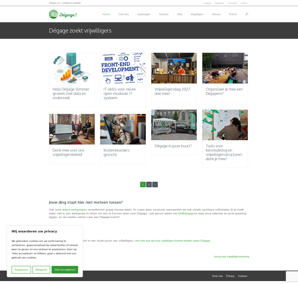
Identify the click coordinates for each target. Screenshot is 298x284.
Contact (244, 3)
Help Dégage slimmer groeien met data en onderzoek (71, 93)
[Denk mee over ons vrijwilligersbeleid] (72, 129)
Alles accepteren (65, 269)
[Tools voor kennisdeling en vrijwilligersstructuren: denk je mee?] (225, 125)
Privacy (230, 276)
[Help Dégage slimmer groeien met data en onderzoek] (72, 68)
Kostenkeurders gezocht (117, 152)
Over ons (217, 276)
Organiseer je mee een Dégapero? (224, 91)
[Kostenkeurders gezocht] (123, 129)
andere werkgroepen (74, 209)
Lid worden (232, 3)
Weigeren (41, 269)
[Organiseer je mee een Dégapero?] (225, 68)
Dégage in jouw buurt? (173, 145)
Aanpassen (21, 269)
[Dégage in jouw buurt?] (174, 125)
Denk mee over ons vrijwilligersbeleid (68, 152)
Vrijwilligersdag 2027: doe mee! (173, 91)
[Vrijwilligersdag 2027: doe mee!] (174, 68)
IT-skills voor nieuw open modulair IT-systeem (120, 93)
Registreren (219, 3)
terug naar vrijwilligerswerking (231, 256)
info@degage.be (187, 213)
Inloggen (207, 3)
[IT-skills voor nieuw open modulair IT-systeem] (123, 68)
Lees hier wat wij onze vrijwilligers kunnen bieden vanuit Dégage (172, 240)
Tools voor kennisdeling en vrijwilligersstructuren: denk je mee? (224, 152)
